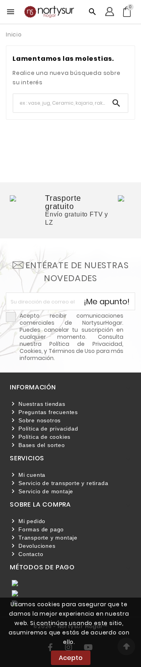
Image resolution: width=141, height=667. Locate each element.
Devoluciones (37, 546)
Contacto (30, 554)
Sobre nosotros (39, 420)
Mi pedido (31, 521)
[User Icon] (109, 11)
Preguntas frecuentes (48, 412)
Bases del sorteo (41, 445)
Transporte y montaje (48, 537)
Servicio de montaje (45, 491)
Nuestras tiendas (41, 404)
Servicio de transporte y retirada (63, 483)
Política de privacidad (48, 428)
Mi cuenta (31, 475)
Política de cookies (44, 437)
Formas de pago (41, 529)
